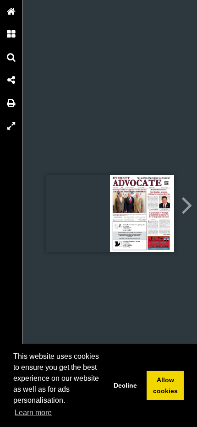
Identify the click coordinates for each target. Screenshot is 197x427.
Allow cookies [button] (165, 385)
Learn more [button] (33, 412)
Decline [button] (125, 385)
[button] (11, 11)
